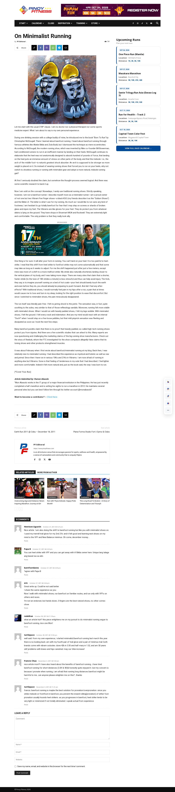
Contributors (19, 497)
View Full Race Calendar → (138, 148)
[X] (147, 23)
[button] (157, 23)
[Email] (65, 47)
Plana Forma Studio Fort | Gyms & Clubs (91, 432)
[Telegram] (59, 47)
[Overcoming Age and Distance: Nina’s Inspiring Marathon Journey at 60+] (29, 488)
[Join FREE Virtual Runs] (168, 396)
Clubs (51, 23)
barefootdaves (31, 567)
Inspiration (64, 23)
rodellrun (28, 616)
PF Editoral (21, 41)
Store (94, 23)
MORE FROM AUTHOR (47, 472)
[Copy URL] (34, 47)
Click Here (52, 397)
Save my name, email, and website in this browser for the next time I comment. (51, 766)
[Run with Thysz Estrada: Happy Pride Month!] (62, 488)
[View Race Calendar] (168, 389)
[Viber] (46, 47)
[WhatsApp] (53, 47)
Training (80, 23)
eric (26, 583)
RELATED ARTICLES (25, 472)
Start (22, 23)
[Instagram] (138, 23)
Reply (26, 541)
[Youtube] (151, 23)
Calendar (37, 23)
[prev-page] (16, 509)
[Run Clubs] (168, 403)
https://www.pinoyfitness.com (43, 448)
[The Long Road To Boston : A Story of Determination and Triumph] (95, 488)
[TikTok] (142, 23)
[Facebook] (133, 23)
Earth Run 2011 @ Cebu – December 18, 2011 (34, 432)
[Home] (168, 382)
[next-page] (20, 509)
